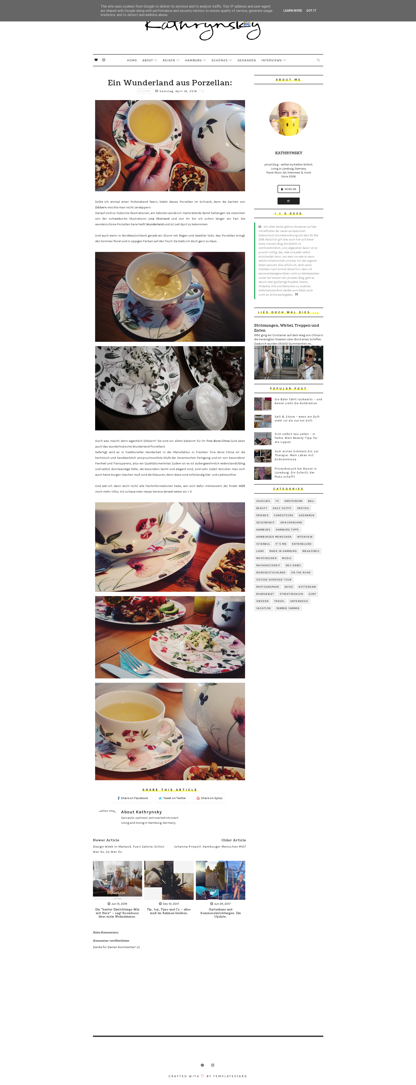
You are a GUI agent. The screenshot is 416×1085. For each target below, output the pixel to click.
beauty (261, 508)
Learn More (292, 10)
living (146, 91)
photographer (267, 586)
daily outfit (282, 508)
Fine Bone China (218, 441)
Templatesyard (230, 1076)
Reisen (169, 60)
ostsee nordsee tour (274, 579)
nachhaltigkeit (268, 565)
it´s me (281, 543)
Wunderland (155, 224)
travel (279, 601)
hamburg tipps (287, 529)
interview (305, 536)
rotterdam (307, 586)
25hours (263, 501)
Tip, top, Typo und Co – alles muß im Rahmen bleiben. (169, 911)
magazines (311, 551)
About (147, 60)
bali (311, 501)
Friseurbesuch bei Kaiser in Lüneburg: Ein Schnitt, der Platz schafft (296, 472)
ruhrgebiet (265, 593)
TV (277, 501)
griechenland (291, 522)
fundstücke (283, 515)
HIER (242, 486)
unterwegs (299, 601)
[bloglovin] (96, 60)
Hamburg (193, 60)
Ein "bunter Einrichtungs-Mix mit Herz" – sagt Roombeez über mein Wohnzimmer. (117, 913)
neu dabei (293, 565)
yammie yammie (288, 608)
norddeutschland (271, 572)
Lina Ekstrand (158, 219)
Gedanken (246, 60)
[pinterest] (202, 1065)
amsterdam (293, 501)
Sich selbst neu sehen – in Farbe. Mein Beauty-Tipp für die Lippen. (296, 437)
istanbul (263, 543)
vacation (263, 608)
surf (312, 593)
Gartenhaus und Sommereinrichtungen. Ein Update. (220, 913)
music (287, 558)
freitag (303, 508)
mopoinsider (266, 558)
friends (262, 515)
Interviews (271, 60)
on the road (301, 572)
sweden (262, 601)
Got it (311, 10)
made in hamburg (283, 551)
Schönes (219, 60)
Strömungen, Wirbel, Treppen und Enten (286, 328)
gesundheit (265, 522)
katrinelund (302, 543)
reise (289, 586)
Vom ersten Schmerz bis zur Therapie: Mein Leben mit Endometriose (297, 455)
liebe (260, 551)
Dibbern (101, 207)
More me (290, 189)
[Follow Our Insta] (289, 201)
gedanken (306, 515)
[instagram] (104, 60)
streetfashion (291, 593)
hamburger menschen (274, 536)
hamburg (263, 529)
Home (132, 60)
